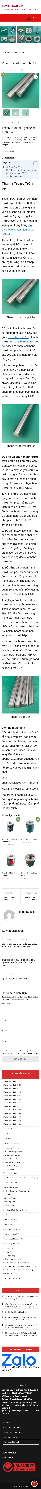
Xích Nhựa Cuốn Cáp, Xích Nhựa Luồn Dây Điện (21, 1178)
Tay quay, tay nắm (10, 1173)
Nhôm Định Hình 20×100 (12, 1103)
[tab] (9, 151)
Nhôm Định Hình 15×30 (12, 1085)
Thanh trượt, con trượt (10, 140)
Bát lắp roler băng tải (11, 1155)
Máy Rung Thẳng (9, 1198)
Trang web (6, 1041)
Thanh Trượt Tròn (31, 140)
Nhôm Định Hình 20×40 (12, 1092)
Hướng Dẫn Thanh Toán (12, 1432)
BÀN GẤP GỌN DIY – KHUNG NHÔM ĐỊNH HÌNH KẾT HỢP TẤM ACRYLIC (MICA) (19, 963)
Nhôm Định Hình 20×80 (12, 1099)
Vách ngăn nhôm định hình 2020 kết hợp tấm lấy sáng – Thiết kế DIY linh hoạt (20, 1318)
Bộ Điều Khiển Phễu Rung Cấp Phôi (16, 1191)
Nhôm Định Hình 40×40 (12, 1117)
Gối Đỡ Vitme (8, 1273)
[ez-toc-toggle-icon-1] (34, 163)
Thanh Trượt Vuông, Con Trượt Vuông (18, 1270)
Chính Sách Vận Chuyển (12, 1428)
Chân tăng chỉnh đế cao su (13, 1229)
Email (4, 1031)
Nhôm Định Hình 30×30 (12, 1106)
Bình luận (6, 1004)
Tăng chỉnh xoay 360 (11, 1234)
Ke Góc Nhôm (8, 1169)
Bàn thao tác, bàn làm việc (13, 1143)
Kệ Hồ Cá (6, 1134)
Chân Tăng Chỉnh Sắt (11, 1244)
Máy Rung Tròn (9, 1202)
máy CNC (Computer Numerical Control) (18, 229)
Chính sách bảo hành (11, 1442)
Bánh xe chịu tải (9, 1224)
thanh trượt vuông (18, 337)
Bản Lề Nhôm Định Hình (12, 1152)
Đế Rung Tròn (8, 1205)
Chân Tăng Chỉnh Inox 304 (13, 1239)
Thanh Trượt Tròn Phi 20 (11, 142)
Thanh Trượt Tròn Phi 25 (30, 898)
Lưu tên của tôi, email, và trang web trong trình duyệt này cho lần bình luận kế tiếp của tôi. (20, 1052)
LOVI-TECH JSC (13, 6)
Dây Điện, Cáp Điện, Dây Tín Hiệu (15, 1210)
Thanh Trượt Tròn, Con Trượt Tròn (17, 1263)
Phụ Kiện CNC (33, 137)
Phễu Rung (7, 1195)
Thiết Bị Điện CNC (10, 1183)
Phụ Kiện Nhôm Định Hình (13, 1148)
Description (9, 151)
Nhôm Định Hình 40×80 (12, 1120)
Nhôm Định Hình (9, 1081)
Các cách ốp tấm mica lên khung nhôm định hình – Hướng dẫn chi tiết (21, 1297)
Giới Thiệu (7, 1423)
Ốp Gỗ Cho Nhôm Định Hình (14, 979)
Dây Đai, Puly (8, 1252)
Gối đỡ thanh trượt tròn (12, 1259)
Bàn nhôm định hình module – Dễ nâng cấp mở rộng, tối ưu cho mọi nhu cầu (21, 1326)
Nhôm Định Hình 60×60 (12, 1113)
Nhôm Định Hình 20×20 (12, 1088)
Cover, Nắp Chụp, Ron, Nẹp (13, 1162)
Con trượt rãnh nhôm (11, 1159)
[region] (20, 35)
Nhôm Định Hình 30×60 (12, 1110)
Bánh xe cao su (9, 1215)
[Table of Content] (35, 163)
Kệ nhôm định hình (10, 1129)
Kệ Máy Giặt (8, 1138)
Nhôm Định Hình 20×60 (12, 1096)
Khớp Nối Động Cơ (10, 1256)
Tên (4, 1021)
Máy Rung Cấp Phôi (10, 1187)
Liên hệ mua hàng (14, 176)
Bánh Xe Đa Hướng (10, 1220)
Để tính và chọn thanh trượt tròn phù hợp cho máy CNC (21, 171)
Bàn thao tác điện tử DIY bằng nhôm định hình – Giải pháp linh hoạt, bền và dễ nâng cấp (21, 1335)
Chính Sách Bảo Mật (11, 1437)
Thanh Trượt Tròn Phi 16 (9, 898)
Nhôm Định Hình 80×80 (12, 1124)
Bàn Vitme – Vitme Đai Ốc (13, 1278)
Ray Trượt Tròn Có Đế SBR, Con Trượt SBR (19, 1266)
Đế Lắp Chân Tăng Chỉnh (12, 1166)
